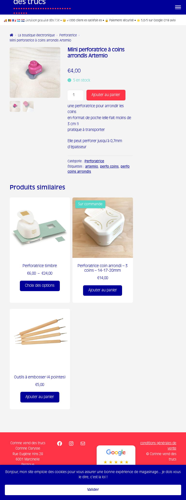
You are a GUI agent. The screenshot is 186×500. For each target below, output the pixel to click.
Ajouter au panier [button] (102, 290)
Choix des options (39, 285)
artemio (91, 166)
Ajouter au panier (106, 95)
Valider (93, 490)
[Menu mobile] (178, 7)
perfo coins (109, 166)
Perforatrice (68, 35)
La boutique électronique (36, 35)
